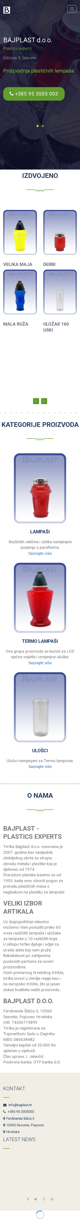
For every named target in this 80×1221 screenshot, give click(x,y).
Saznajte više (40, 553)
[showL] (40, 488)
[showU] (40, 707)
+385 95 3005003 (20, 1112)
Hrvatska (12, 1132)
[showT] (40, 598)
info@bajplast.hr (20, 1105)
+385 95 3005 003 (36, 94)
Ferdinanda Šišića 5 (20, 1119)
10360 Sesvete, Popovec (25, 1125)
